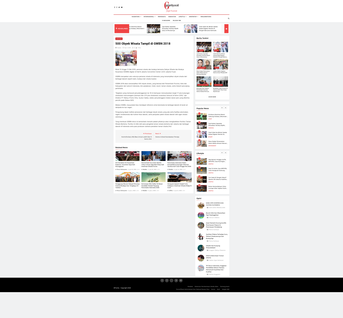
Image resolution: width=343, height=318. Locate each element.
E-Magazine (166, 20)
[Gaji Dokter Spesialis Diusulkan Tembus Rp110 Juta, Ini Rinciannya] (132, 28)
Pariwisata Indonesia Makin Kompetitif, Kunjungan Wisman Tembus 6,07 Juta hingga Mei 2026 (179, 164)
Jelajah (216, 50)
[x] (171, 281)
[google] (176, 281)
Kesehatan (172, 16)
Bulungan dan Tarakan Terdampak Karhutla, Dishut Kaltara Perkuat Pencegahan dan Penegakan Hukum (203, 91)
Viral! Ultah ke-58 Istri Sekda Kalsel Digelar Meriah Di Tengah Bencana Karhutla (187, 28)
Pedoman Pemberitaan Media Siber (206, 286)
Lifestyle (182, 16)
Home (213, 289)
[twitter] (119, 7)
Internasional (149, 16)
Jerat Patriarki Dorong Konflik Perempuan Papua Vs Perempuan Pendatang (216, 225)
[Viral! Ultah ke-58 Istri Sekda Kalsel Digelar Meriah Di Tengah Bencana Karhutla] (169, 28)
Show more (212, 96)
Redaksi (190, 286)
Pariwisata (162, 16)
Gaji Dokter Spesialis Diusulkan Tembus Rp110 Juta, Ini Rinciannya (149, 28)
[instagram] (117, 7)
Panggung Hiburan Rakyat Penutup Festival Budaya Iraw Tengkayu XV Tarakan (127, 185)
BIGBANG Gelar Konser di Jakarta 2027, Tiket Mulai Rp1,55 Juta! (220, 90)
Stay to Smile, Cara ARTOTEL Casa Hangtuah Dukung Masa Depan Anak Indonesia (217, 170)
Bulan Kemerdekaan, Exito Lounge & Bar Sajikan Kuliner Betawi (218, 188)
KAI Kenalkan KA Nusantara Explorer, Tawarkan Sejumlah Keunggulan (125, 164)
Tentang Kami (224, 286)
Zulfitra (171, 190)
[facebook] (115, 7)
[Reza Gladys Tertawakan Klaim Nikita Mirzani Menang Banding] (206, 28)
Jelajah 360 (177, 20)
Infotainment (201, 68)
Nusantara (136, 16)
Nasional (200, 50)
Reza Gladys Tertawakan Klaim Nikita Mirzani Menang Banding (203, 72)
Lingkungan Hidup (203, 85)
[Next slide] (225, 108)
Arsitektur (193, 16)
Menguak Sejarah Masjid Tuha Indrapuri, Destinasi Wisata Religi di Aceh (179, 185)
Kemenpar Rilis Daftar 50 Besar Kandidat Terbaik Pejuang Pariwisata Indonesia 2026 (152, 185)
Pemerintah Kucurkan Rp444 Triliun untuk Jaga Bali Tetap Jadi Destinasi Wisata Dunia (152, 164)
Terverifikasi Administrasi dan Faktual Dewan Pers (192, 289)
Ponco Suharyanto (122, 169)
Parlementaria (206, 16)
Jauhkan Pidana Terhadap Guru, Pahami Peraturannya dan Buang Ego (217, 236)
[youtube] (121, 7)
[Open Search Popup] (228, 18)
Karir (218, 289)
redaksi (119, 48)
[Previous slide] (222, 108)
